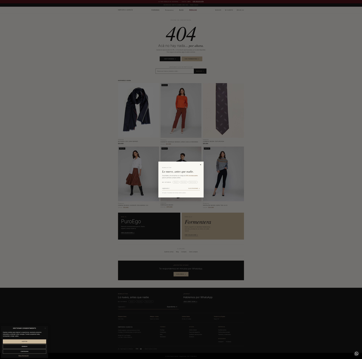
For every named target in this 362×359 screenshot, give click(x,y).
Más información (23, 355)
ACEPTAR (24, 341)
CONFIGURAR (24, 351)
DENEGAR (24, 346)
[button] (45, 328)
